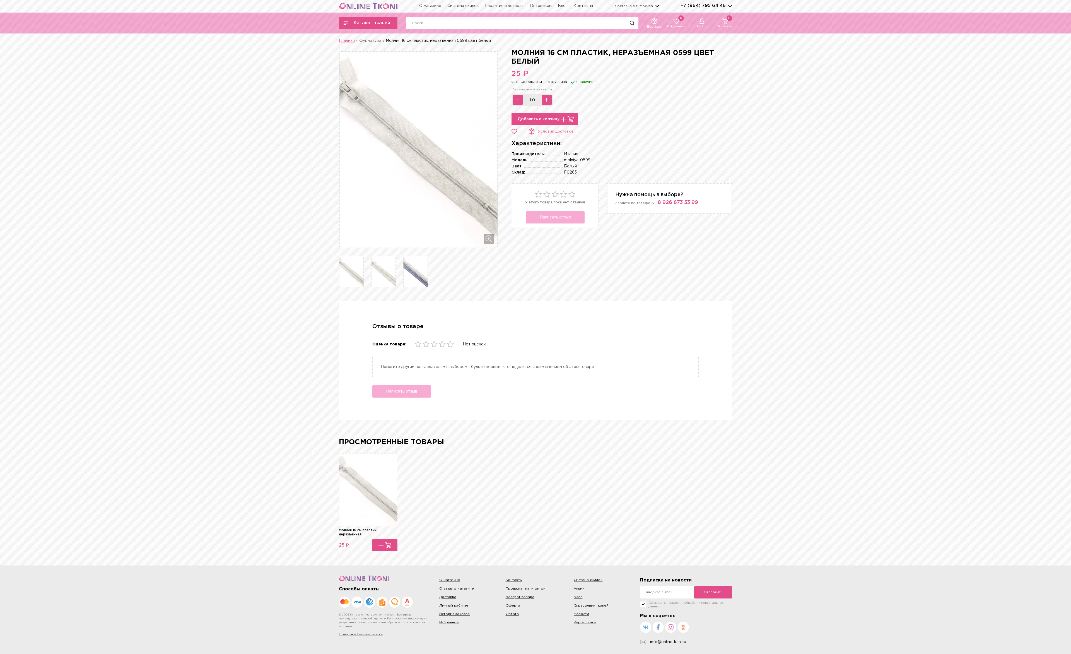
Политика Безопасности (361, 634)
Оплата (512, 613)
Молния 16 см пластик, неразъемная (358, 532)
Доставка (447, 596)
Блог (562, 6)
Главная (347, 40)
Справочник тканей (591, 605)
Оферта (513, 605)
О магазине (430, 6)
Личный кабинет (454, 605)
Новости (581, 613)
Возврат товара (520, 596)
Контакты (583, 6)
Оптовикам (541, 6)
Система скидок (463, 6)
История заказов (454, 613)
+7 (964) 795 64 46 (703, 6)
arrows (730, 6)
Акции (579, 588)
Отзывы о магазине (456, 588)
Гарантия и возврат (504, 6)
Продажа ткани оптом (526, 588)
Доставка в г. (634, 6)
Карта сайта (585, 622)
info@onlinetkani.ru (668, 642)
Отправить (713, 592)
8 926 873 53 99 (678, 202)
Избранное (449, 622)
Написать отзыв (555, 217)
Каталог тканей (372, 23)
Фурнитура (370, 40)
